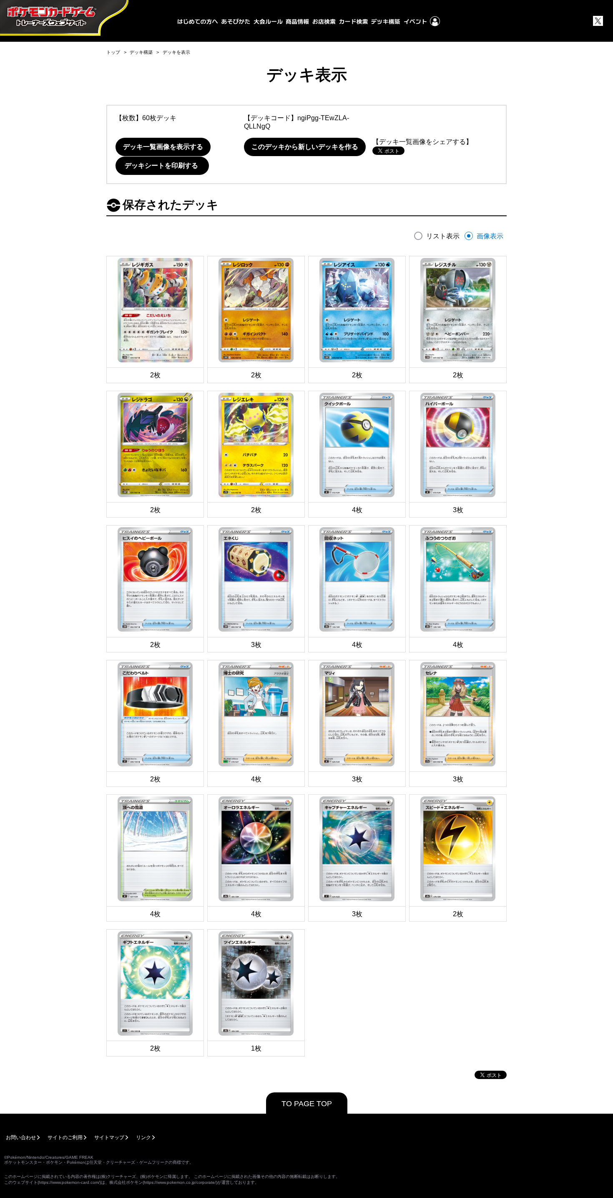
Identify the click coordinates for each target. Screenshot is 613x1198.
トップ (113, 52)
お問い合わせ (21, 1137)
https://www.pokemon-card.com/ (69, 1182)
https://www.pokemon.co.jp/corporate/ (180, 1182)
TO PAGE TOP (306, 1103)
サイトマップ (109, 1137)
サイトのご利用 (65, 1137)
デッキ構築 (141, 52)
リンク (143, 1137)
